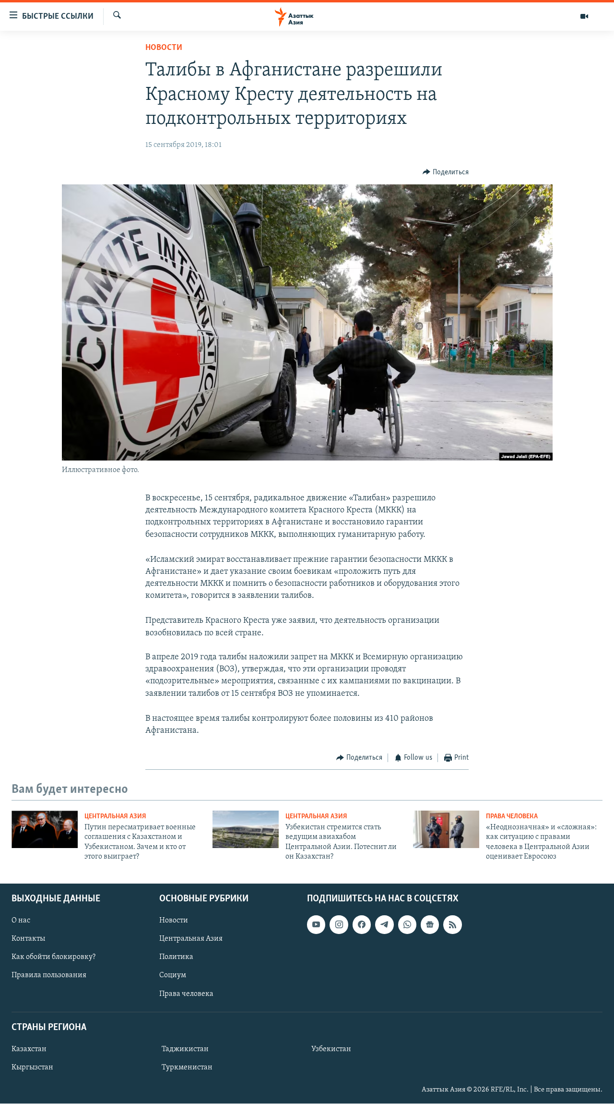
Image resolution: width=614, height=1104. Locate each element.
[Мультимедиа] (584, 16)
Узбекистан (331, 1049)
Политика (176, 957)
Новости (163, 48)
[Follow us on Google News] (430, 925)
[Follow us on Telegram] (384, 925)
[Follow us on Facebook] (362, 925)
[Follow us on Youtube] (316, 925)
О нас (21, 921)
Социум (172, 976)
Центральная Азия (115, 816)
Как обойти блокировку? (53, 957)
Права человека (512, 816)
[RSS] (452, 925)
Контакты (28, 939)
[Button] (446, 172)
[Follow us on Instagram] (339, 925)
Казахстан (29, 1049)
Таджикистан (185, 1049)
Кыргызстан (32, 1067)
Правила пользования (49, 976)
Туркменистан (187, 1067)
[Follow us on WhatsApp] (407, 925)
